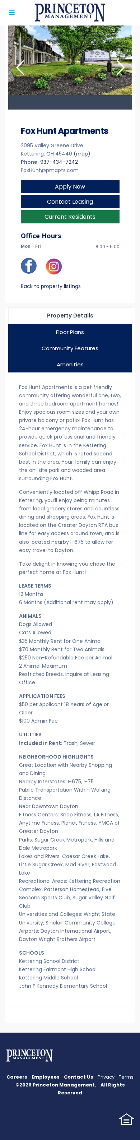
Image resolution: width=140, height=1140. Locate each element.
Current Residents (70, 217)
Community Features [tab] (70, 348)
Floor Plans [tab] (70, 332)
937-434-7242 (59, 162)
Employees (46, 1077)
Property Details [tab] (70, 315)
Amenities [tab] (70, 364)
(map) (82, 153)
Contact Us (78, 1077)
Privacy (106, 1077)
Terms (126, 1077)
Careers (16, 1077)
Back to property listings (51, 286)
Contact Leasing (70, 202)
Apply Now (70, 186)
